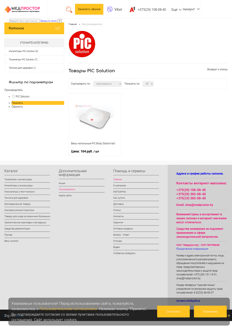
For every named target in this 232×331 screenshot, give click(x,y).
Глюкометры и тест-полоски (19, 191)
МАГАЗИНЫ (119, 191)
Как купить (119, 197)
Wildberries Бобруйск (124, 253)
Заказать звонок (89, 9)
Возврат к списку (217, 69)
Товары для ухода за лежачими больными (27, 216)
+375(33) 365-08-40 (191, 198)
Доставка (118, 204)
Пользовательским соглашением (68, 309)
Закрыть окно (48, 20)
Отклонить (173, 311)
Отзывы (117, 241)
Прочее (8, 234)
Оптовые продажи (123, 228)
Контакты (118, 216)
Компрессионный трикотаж (19, 210)
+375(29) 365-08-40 (191, 194)
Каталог (16, 28)
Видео (116, 247)
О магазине (119, 185)
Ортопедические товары (17, 204)
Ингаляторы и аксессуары (18, 185)
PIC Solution (23, 96)
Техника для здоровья (16, 197)
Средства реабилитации (17, 228)
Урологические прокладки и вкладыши (25, 222)
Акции (62, 183)
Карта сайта (65, 195)
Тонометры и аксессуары (18, 179)
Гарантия (118, 222)
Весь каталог (11, 241)
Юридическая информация (192, 248)
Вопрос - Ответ (121, 234)
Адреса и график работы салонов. (200, 173)
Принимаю (210, 311)
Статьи (117, 210)
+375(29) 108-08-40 (191, 190)
